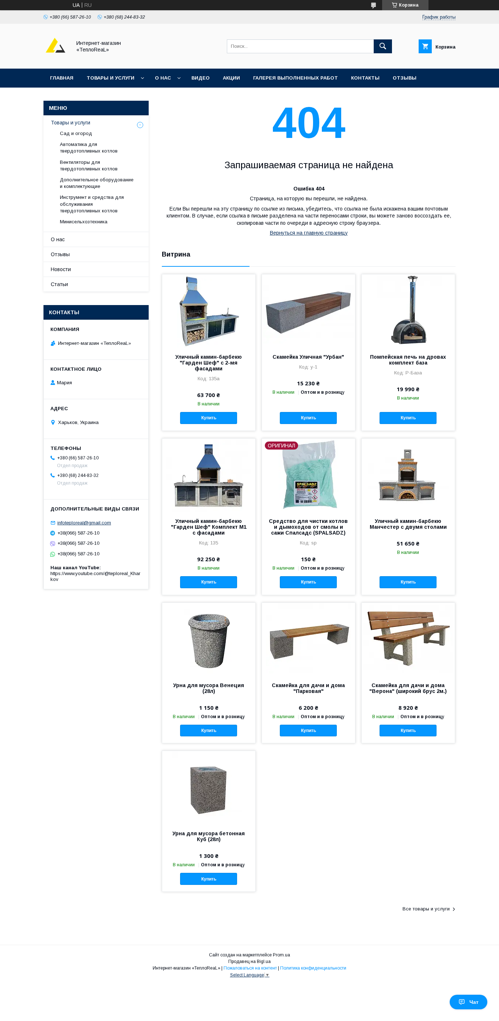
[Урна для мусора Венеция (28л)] (208, 639)
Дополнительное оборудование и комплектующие (96, 183)
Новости (61, 269)
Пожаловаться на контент (250, 968)
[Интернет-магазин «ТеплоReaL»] (55, 59)
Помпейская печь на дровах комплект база (408, 360)
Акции (231, 78)
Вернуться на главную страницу (309, 233)
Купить (208, 417)
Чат (474, 1002)
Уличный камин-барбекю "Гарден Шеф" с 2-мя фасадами (208, 362)
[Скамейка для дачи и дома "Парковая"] (308, 639)
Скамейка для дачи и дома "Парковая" (308, 688)
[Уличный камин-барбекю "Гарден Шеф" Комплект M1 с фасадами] (208, 475)
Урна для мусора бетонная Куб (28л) (208, 836)
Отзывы (404, 78)
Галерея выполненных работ (295, 78)
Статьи (59, 284)
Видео (200, 78)
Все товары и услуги (426, 909)
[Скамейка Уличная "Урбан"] (308, 310)
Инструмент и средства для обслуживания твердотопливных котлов (92, 203)
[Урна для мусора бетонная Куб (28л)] (208, 787)
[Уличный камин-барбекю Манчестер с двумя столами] (408, 475)
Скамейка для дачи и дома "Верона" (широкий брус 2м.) (408, 688)
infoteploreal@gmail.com (84, 522)
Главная (61, 78)
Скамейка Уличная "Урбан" (308, 357)
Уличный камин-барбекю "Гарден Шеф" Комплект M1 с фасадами (209, 527)
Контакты (365, 78)
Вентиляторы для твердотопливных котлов (89, 165)
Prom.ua (281, 955)
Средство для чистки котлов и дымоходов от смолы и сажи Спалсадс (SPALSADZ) (308, 527)
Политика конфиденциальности (313, 968)
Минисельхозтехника (83, 221)
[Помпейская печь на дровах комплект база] (408, 310)
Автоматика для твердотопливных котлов (89, 148)
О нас (163, 78)
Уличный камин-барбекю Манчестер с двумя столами (408, 524)
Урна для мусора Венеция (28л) (208, 688)
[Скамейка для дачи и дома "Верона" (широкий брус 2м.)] (408, 639)
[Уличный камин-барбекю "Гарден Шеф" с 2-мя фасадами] (208, 310)
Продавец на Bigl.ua (249, 961)
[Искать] (383, 46)
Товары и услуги (110, 78)
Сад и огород (76, 133)
